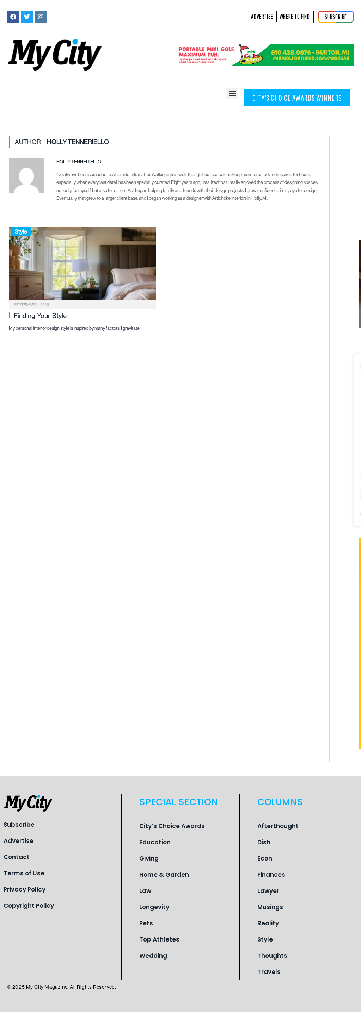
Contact (17, 857)
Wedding (153, 955)
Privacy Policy (24, 889)
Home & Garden (164, 874)
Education (155, 842)
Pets (146, 923)
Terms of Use (24, 873)
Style (21, 231)
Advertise (18, 841)
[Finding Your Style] (82, 266)
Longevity (154, 907)
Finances (271, 874)
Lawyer (268, 891)
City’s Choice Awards (172, 826)
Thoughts (272, 955)
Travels (269, 972)
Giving (149, 858)
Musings (270, 907)
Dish (263, 842)
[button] (232, 93)
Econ (264, 858)
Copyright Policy (29, 905)
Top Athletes (159, 939)
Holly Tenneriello (78, 161)
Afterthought (278, 826)
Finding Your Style (40, 315)
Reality (268, 923)
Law (145, 891)
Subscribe (19, 824)
